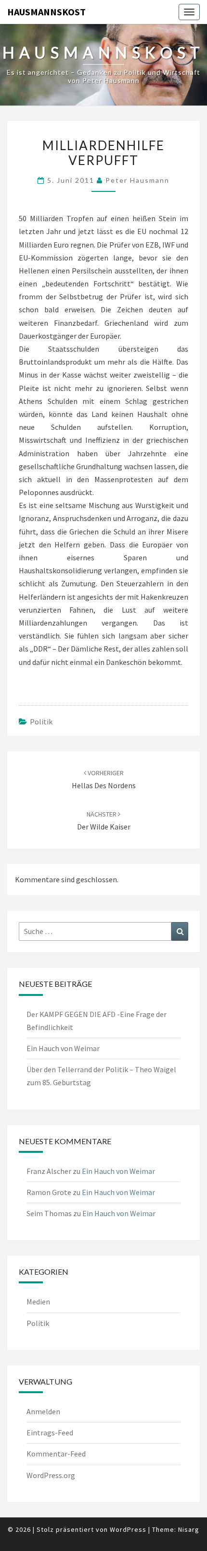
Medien (38, 1301)
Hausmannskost (46, 12)
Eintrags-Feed (49, 1432)
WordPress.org (50, 1475)
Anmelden (43, 1411)
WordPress (128, 1529)
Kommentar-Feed (56, 1453)
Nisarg (188, 1529)
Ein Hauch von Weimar (63, 1048)
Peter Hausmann (137, 180)
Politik (41, 721)
